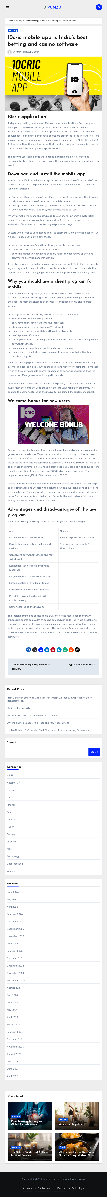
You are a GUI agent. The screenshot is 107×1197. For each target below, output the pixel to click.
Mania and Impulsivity (18, 708)
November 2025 (15, 936)
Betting (13, 30)
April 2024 (12, 1017)
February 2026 (15, 914)
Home (29, 1188)
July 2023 (12, 1061)
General (11, 819)
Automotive (13, 782)
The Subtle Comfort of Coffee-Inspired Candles (33, 715)
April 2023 (12, 1076)
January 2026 (14, 921)
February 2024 (15, 1032)
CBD (9, 797)
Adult (10, 775)
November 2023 (15, 1046)
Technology (13, 856)
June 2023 (13, 1069)
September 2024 (16, 980)
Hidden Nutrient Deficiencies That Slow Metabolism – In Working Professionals (49, 730)
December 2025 (15, 929)
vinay (18, 52)
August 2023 (14, 1054)
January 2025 (14, 958)
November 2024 (15, 973)
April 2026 (12, 907)
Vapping (11, 871)
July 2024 (12, 995)
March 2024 (13, 1024)
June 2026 (13, 892)
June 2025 (13, 943)
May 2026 (12, 899)
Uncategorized (15, 863)
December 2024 (15, 965)
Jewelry (11, 834)
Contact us (44, 1188)
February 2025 (15, 951)
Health (10, 827)
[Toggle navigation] (7, 7)
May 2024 (12, 1010)
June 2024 (13, 1002)
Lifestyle (12, 841)
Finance (11, 805)
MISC (9, 849)
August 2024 (14, 988)
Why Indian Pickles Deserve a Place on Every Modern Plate (38, 723)
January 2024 (14, 1039)
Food (9, 812)
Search (12, 742)
